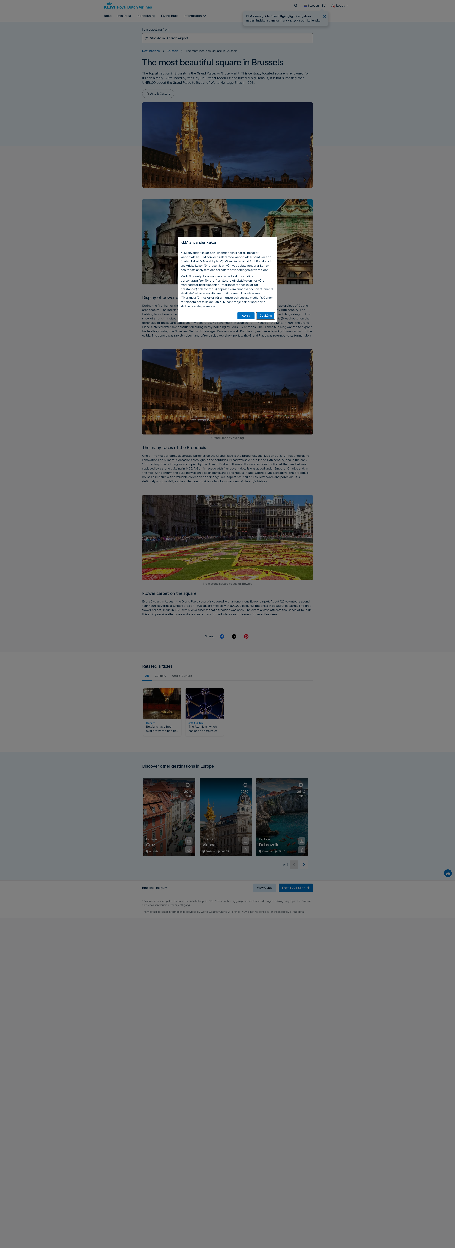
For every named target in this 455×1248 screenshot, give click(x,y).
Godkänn (265, 315)
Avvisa (246, 315)
